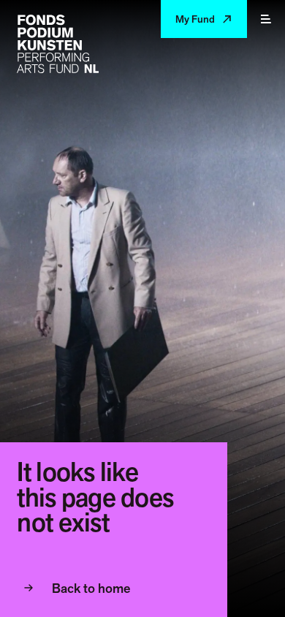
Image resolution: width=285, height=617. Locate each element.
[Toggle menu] (266, 19)
